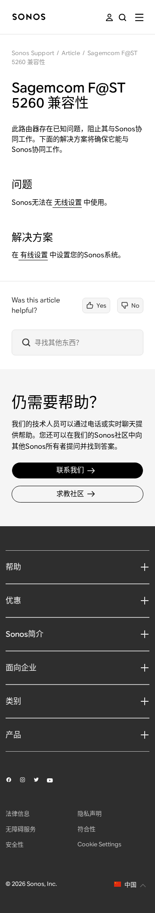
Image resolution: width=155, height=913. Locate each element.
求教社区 (70, 493)
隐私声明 (90, 813)
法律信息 (18, 813)
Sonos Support (33, 53)
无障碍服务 (21, 829)
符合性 (87, 829)
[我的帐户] (109, 17)
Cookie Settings (99, 844)
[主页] (29, 17)
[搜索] (122, 17)
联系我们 (70, 470)
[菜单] (139, 17)
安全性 (15, 844)
